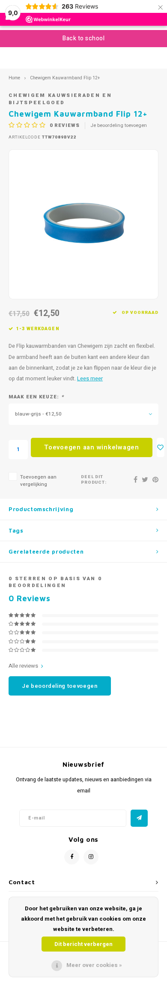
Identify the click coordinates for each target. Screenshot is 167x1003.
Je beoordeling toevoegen (118, 125)
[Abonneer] (139, 818)
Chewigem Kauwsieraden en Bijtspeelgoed (60, 99)
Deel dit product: (94, 480)
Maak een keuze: (36, 397)
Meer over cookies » (94, 965)
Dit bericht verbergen (83, 944)
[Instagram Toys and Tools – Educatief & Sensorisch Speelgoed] (91, 856)
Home (14, 78)
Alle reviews (23, 666)
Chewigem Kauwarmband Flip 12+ (65, 78)
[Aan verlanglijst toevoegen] (160, 447)
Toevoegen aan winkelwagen (91, 447)
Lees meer (90, 379)
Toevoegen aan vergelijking (38, 480)
